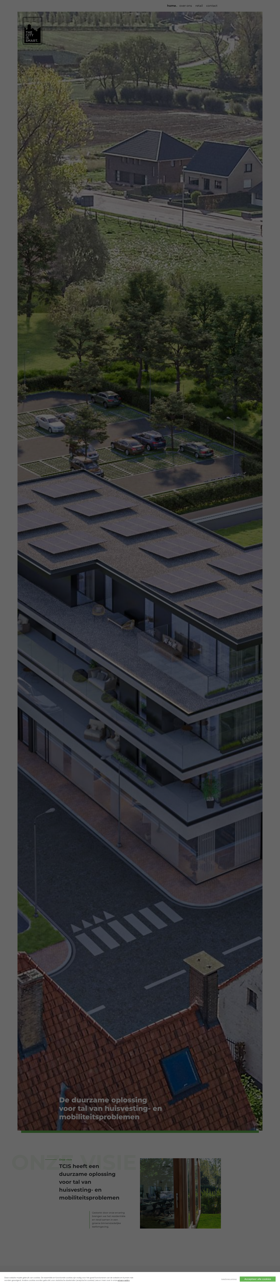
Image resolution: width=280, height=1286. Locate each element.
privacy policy (124, 1280)
